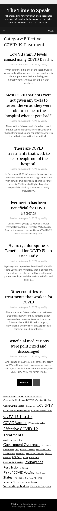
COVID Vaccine (15, 422)
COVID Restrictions (41, 410)
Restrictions (12, 467)
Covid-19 (44, 405)
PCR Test (17, 457)
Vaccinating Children (16, 486)
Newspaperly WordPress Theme (28, 506)
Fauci (5, 440)
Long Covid (20, 454)
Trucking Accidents (11, 482)
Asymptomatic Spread (13, 396)
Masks (48, 453)
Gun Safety (46, 445)
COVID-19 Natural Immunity (16, 410)
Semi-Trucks (40, 473)
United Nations (32, 482)
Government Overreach (21, 444)
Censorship (8, 400)
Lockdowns (9, 453)
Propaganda (34, 462)
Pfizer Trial (34, 457)
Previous (24, 382)
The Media (19, 478)
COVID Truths (17, 416)
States (7, 477)
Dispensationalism (36, 423)
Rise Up (25, 468)
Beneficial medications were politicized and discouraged (28, 346)
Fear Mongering (15, 440)
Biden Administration (33, 396)
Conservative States (13, 405)
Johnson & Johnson (27, 450)
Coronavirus (30, 406)
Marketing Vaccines (35, 453)
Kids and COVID (43, 449)
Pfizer (25, 457)
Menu (51, 30)
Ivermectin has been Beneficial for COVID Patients (28, 208)
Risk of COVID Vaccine (18, 472)
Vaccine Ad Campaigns (40, 486)
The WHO (38, 478)
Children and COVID (24, 400)
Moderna (7, 458)
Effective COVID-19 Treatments (20, 431)
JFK (17, 449)
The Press (29, 478)
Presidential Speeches (13, 462)
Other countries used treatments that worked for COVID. (28, 297)
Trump (22, 482)
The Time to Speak (28, 10)
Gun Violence (8, 450)
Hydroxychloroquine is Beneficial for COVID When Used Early (28, 250)
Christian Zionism (43, 400)
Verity (44, 64)
